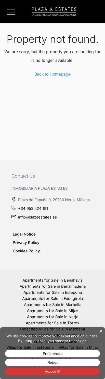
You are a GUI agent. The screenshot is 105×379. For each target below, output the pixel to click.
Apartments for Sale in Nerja (52, 316)
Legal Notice (24, 234)
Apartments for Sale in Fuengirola (52, 298)
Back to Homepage (52, 74)
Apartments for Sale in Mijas (52, 310)
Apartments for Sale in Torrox (52, 322)
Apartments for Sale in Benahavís (52, 280)
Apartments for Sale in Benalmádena (53, 286)
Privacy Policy (26, 242)
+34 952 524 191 (33, 208)
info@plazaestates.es (37, 217)
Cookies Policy (26, 251)
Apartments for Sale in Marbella (52, 304)
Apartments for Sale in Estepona (52, 292)
